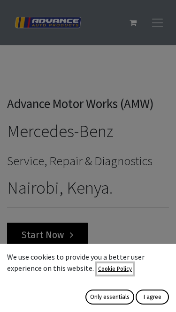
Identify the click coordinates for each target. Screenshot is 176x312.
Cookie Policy (115, 269)
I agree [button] (152, 297)
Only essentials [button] (110, 297)
